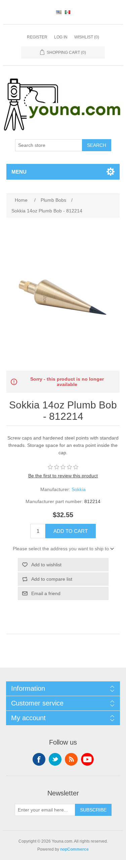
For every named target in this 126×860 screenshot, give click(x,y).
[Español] (68, 12)
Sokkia (79, 489)
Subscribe (93, 810)
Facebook (39, 759)
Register (37, 37)
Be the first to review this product (63, 475)
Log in (61, 37)
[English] (59, 12)
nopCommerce (74, 849)
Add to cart (70, 531)
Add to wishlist (46, 564)
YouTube (87, 759)
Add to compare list (51, 579)
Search (96, 145)
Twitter (55, 759)
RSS (71, 759)
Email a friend (45, 593)
